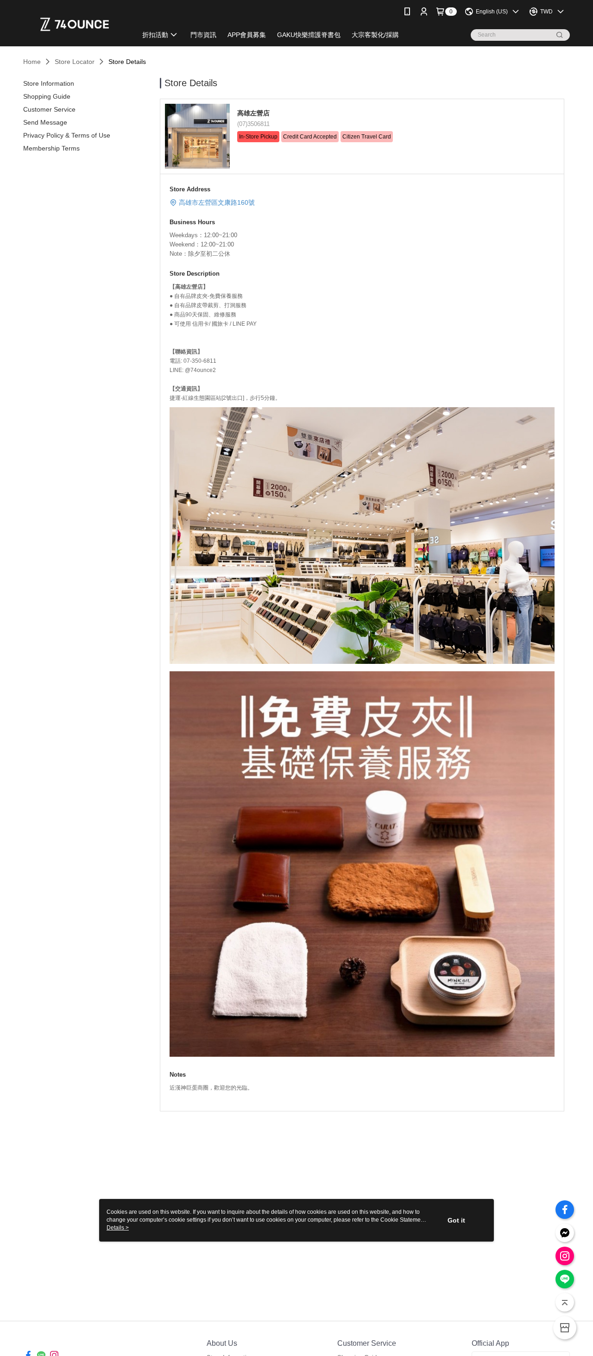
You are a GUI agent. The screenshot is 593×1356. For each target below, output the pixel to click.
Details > (118, 1227)
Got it (456, 1220)
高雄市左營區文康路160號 (217, 202)
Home (32, 61)
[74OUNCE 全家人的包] (74, 24)
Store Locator (75, 61)
